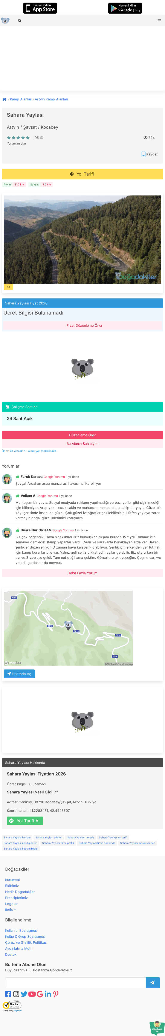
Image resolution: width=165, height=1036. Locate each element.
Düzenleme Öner (82, 435)
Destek (11, 954)
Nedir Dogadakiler (20, 892)
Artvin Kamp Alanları (51, 99)
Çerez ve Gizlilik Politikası (26, 942)
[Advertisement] (82, 58)
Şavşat (30, 127)
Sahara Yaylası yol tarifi (113, 837)
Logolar (11, 904)
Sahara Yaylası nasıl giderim (20, 843)
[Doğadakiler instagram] (16, 994)
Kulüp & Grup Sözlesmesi (25, 936)
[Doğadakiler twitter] (24, 994)
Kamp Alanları (21, 99)
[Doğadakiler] (5, 99)
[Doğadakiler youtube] (32, 994)
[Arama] (20, 20)
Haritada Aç (21, 674)
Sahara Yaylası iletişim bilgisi (21, 848)
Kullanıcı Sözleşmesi (21, 930)
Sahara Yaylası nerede (80, 837)
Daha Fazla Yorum (82, 573)
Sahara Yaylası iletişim (17, 837)
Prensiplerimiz (16, 898)
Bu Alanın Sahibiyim (82, 443)
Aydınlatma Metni (19, 948)
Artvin (13, 127)
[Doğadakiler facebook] (8, 994)
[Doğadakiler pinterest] (56, 994)
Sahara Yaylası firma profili (58, 843)
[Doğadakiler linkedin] (48, 994)
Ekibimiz (12, 886)
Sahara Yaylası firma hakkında (97, 843)
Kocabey (49, 127)
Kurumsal (12, 880)
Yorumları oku (16, 143)
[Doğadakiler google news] (40, 994)
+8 (8, 286)
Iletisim (11, 910)
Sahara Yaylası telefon (48, 837)
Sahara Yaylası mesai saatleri (137, 843)
